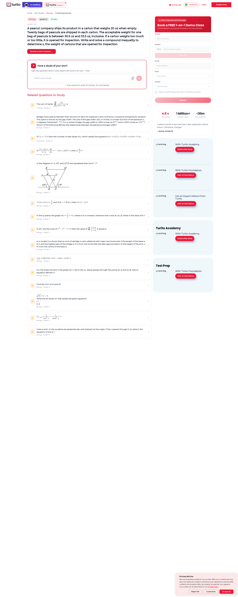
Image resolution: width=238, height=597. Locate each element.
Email (157, 61)
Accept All (226, 591)
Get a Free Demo (185, 175)
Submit (183, 100)
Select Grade (162, 86)
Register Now (221, 5)
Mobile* (158, 44)
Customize (210, 591)
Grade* (158, 82)
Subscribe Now (184, 149)
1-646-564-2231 (176, 5)
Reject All (195, 591)
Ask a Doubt (39, 13)
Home (29, 13)
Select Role (161, 76)
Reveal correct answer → (41, 51)
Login (204, 5)
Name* (157, 34)
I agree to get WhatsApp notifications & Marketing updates (179, 92)
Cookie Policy (213, 587)
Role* (157, 71)
